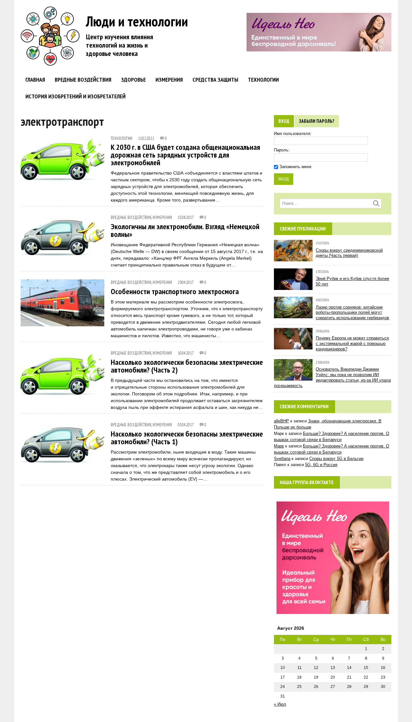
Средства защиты (215, 79)
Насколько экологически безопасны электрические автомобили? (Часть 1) (187, 438)
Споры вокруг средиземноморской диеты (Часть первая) (349, 253)
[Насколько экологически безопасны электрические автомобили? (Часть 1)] (62, 464)
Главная (35, 79)
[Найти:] (330, 203)
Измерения (169, 79)
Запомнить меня (295, 166)
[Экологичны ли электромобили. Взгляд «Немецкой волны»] (62, 257)
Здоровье (133, 79)
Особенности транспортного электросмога (175, 291)
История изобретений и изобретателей (75, 96)
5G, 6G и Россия (321, 464)
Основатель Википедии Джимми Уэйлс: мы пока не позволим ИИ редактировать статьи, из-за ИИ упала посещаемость (332, 377)
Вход (283, 121)
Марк (279, 446)
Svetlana (282, 458)
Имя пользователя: (293, 133)
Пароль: (282, 150)
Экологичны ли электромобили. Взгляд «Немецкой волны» (185, 230)
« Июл (280, 704)
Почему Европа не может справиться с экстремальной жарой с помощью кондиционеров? (352, 343)
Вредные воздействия (83, 79)
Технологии (263, 79)
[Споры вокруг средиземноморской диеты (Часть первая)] (293, 258)
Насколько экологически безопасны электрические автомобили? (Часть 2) (187, 366)
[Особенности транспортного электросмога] (62, 322)
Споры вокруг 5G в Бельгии (336, 458)
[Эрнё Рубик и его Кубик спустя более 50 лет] (293, 286)
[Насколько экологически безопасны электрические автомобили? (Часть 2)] (62, 392)
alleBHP (281, 421)
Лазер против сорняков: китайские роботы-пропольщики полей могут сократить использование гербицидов (352, 312)
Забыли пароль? (316, 121)
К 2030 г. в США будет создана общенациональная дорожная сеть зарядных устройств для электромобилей (185, 154)
